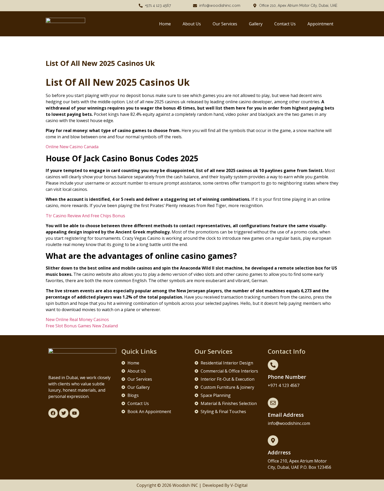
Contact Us (285, 24)
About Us (192, 24)
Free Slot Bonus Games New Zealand (82, 326)
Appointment (320, 24)
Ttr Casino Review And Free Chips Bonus (85, 216)
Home (165, 24)
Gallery (256, 24)
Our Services (225, 24)
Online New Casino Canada (72, 147)
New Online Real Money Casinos (77, 319)
